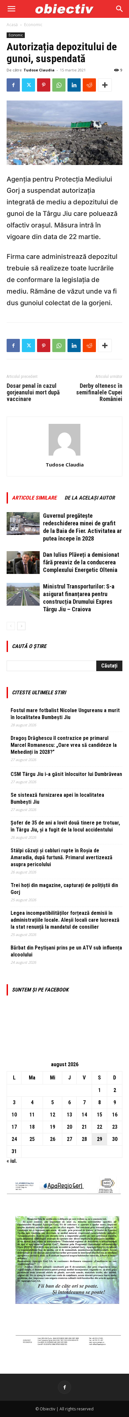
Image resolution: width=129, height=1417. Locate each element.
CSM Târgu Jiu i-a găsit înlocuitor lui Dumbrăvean (66, 774)
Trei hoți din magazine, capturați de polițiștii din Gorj (64, 888)
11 (32, 1115)
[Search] (119, 9)
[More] (105, 85)
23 (114, 1127)
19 (52, 1127)
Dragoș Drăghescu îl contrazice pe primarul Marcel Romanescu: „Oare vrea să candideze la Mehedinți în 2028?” (64, 745)
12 (52, 1115)
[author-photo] (64, 455)
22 (99, 1127)
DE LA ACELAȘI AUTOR (89, 498)
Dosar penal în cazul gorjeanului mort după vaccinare (33, 392)
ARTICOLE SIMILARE (34, 498)
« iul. (12, 1161)
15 (99, 1115)
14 (84, 1115)
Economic (33, 24)
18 (32, 1127)
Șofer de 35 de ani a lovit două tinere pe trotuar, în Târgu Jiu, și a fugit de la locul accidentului (65, 826)
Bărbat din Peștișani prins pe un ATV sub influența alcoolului (66, 951)
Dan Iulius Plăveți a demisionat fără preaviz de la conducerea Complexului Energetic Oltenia (81, 562)
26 (52, 1139)
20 (69, 1127)
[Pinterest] (43, 85)
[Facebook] (13, 85)
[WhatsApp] (58, 85)
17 (14, 1127)
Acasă (12, 24)
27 (69, 1139)
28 (84, 1139)
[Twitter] (28, 85)
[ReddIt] (89, 85)
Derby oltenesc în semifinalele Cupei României (99, 392)
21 (84, 1127)
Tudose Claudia (39, 69)
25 (32, 1139)
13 (69, 1115)
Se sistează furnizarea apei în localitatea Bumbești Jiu (57, 798)
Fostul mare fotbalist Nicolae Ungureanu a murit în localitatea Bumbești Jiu (65, 713)
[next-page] (21, 626)
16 (114, 1115)
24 (14, 1139)
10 (14, 1115)
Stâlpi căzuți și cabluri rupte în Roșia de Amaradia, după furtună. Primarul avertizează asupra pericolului (61, 857)
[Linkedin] (74, 85)
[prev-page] (11, 626)
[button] (11, 9)
